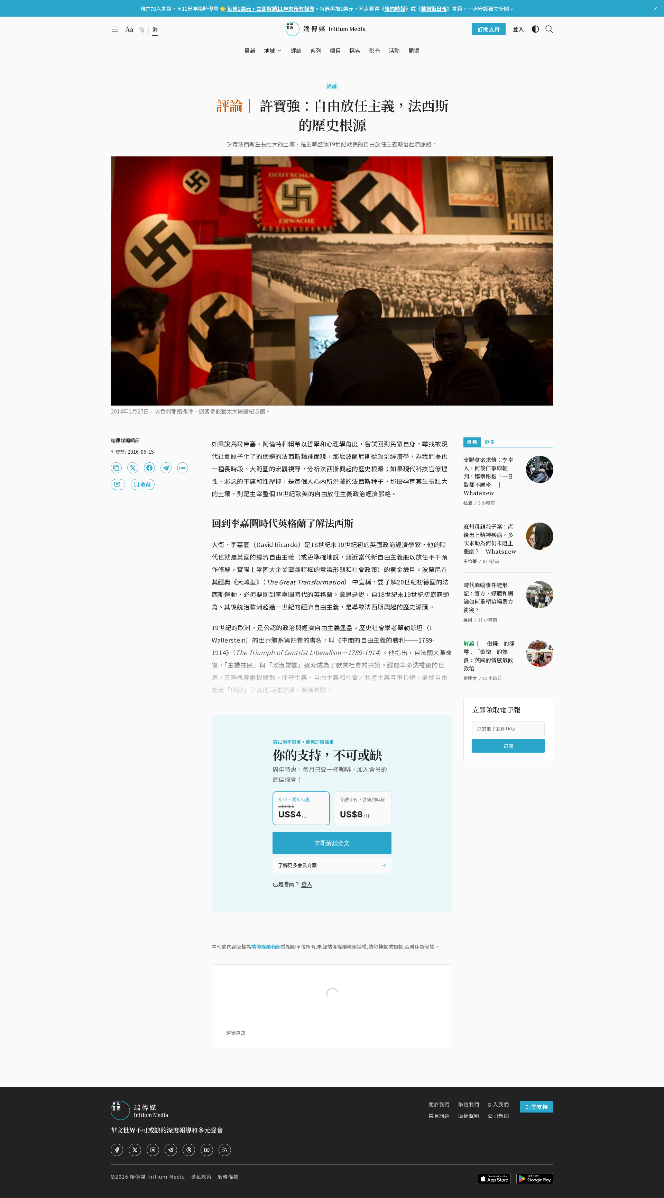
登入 (306, 884)
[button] (269, 50)
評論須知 (235, 1032)
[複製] (116, 467)
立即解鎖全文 (332, 842)
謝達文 (470, 678)
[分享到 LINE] (182, 467)
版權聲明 (469, 1115)
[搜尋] (546, 29)
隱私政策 (201, 1176)
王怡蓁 (470, 561)
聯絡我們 (469, 1104)
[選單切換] (279, 50)
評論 (332, 86)
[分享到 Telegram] (166, 467)
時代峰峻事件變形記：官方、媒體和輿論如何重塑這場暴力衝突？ (488, 597)
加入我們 (498, 1104)
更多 (490, 441)
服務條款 (228, 1176)
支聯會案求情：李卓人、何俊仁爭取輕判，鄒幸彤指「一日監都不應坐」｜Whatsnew (488, 476)
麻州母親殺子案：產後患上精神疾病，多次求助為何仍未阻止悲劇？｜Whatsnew (489, 539)
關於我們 (439, 1104)
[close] (655, 8)
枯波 (467, 502)
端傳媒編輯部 (266, 946)
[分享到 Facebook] (149, 467)
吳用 (467, 619)
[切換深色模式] (533, 29)
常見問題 (439, 1115)
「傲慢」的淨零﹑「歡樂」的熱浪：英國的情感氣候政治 (489, 655)
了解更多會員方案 (297, 865)
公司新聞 (498, 1115)
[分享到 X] (132, 467)
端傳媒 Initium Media (157, 1176)
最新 (472, 441)
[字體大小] (129, 29)
